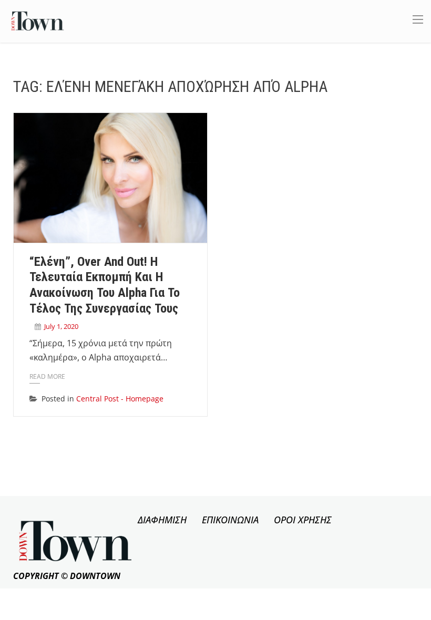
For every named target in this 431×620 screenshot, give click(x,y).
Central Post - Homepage (119, 399)
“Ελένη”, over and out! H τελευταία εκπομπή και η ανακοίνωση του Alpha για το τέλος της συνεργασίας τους (104, 285)
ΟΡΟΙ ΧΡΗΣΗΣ (303, 519)
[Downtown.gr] (37, 20)
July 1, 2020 (61, 326)
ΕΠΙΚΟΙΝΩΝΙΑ (230, 519)
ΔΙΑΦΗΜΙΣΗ (162, 519)
